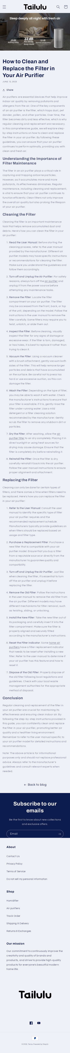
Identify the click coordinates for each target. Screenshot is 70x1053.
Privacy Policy (14, 864)
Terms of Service (16, 871)
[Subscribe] (59, 834)
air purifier (51, 281)
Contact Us (13, 856)
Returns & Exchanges (19, 931)
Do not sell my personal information (27, 879)
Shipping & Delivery (18, 923)
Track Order (13, 916)
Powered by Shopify (40, 1044)
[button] (4, 7)
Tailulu (30, 1044)
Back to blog (37, 784)
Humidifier (12, 901)
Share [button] (10, 90)
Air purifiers (13, 908)
